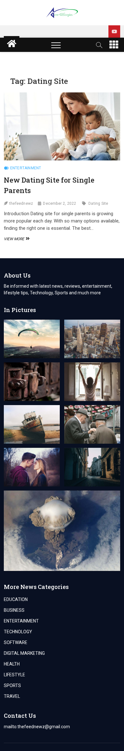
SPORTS (12, 685)
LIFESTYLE (14, 674)
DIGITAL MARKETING (24, 653)
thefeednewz (21, 203)
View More (16, 239)
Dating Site (98, 203)
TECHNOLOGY (18, 631)
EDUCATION (16, 599)
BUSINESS (14, 610)
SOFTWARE (15, 642)
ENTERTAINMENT (25, 168)
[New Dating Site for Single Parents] (62, 126)
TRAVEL (12, 696)
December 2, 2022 (59, 203)
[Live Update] (114, 31)
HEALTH (12, 664)
